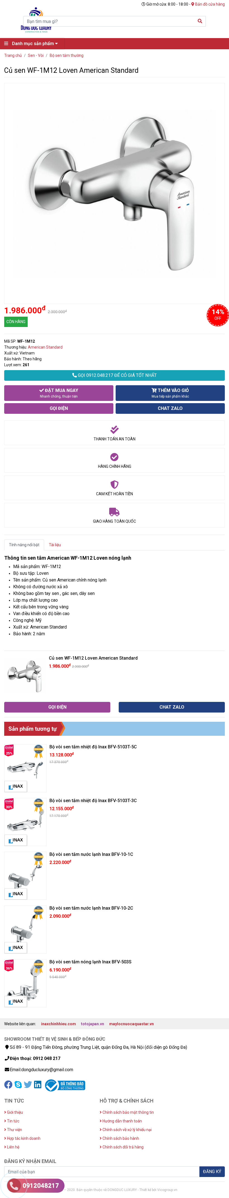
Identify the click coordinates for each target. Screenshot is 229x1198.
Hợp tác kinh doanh (23, 1138)
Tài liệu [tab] (55, 545)
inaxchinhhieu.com (58, 1024)
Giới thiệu (14, 1112)
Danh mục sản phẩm (33, 43)
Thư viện (14, 1129)
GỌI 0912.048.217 (117, 375)
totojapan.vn (92, 1024)
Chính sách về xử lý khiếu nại (127, 1129)
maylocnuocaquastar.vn (131, 1024)
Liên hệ (12, 1147)
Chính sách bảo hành (120, 1138)
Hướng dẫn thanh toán (122, 1121)
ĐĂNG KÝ (212, 1171)
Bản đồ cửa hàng (209, 4)
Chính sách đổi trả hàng (123, 1147)
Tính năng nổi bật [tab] (24, 545)
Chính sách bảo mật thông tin (128, 1112)
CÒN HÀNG (15, 321)
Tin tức (12, 1121)
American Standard (45, 347)
